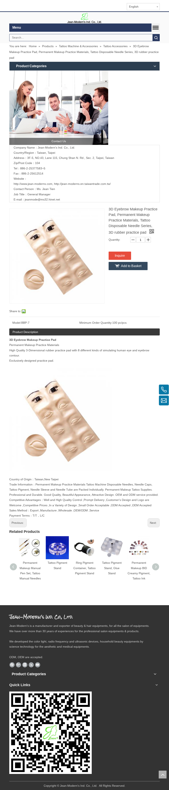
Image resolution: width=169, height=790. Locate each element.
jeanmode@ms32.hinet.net (42, 199)
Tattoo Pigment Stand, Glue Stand (112, 568)
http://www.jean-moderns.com (33, 183)
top (163, 774)
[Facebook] (12, 664)
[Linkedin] (24, 664)
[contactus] (58, 108)
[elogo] (84, 17)
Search (156, 37)
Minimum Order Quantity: (95, 322)
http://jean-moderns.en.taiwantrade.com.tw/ (82, 183)
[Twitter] (31, 664)
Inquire (120, 255)
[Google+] (18, 664)
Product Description (25, 332)
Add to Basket (131, 266)
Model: (16, 322)
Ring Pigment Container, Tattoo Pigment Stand (84, 568)
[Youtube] (37, 664)
